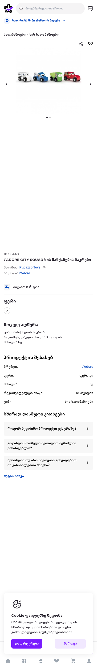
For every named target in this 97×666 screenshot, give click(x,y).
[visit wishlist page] (56, 661)
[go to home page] (8, 8)
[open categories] (24, 661)
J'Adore (24, 273)
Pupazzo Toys (29, 267)
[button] (40, 661)
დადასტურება (27, 643)
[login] (89, 661)
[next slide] (92, 84)
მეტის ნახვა (14, 476)
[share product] (81, 43)
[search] (21, 8)
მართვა (70, 643)
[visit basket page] (73, 661)
